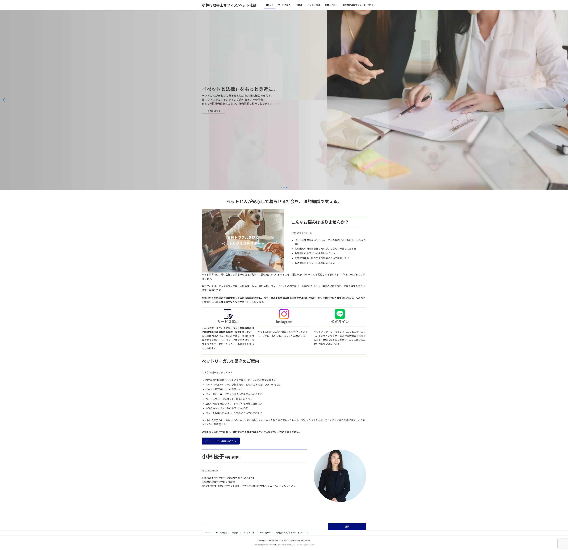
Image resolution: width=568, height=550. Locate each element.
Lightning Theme (283, 545)
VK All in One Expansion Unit (303, 545)
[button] (281, 187)
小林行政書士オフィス (301, 233)
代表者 (235, 533)
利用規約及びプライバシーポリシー (290, 533)
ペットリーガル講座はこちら (220, 441)
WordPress (268, 545)
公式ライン (340, 321)
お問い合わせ (265, 533)
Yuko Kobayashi (210, 470)
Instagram (284, 321)
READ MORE (214, 110)
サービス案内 (228, 321)
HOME (207, 533)
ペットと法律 (248, 533)
